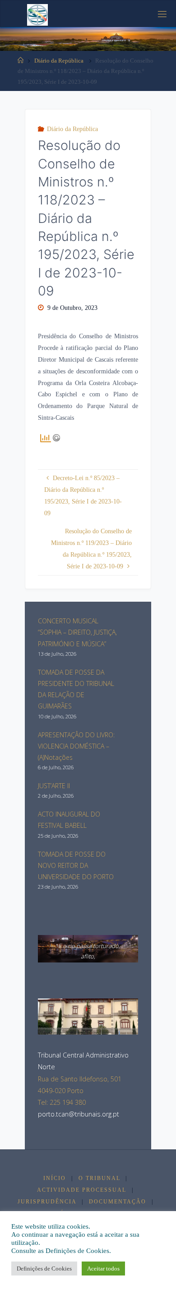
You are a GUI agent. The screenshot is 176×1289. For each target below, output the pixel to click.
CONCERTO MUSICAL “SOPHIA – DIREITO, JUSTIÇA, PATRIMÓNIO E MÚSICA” (77, 632)
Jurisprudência (47, 1201)
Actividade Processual (81, 1190)
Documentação (117, 1201)
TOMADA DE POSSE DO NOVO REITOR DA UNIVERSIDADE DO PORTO (76, 865)
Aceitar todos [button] (103, 1268)
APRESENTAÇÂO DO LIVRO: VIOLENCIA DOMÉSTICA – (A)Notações (76, 746)
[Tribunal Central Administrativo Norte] (37, 14)
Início (54, 1178)
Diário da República (58, 60)
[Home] (20, 60)
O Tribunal (99, 1178)
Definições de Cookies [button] (44, 1268)
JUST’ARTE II (54, 785)
